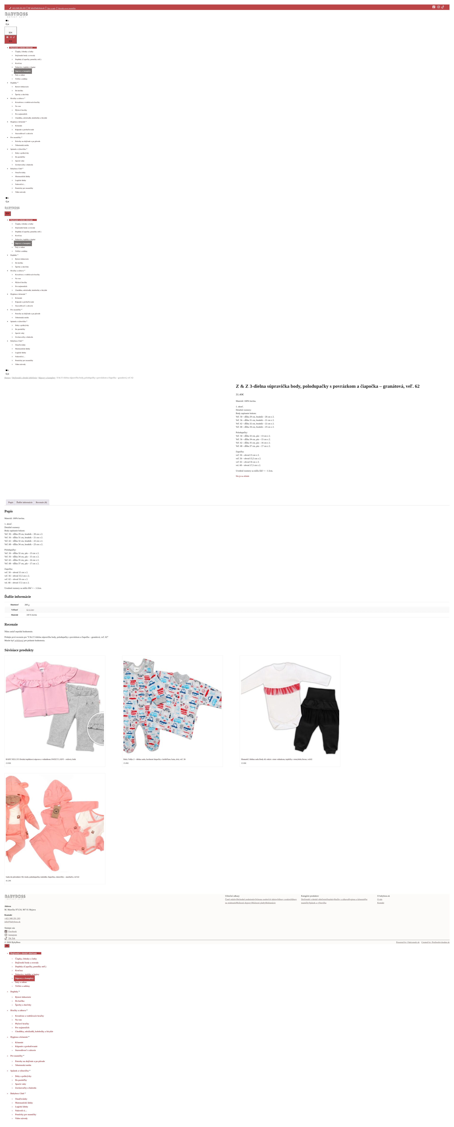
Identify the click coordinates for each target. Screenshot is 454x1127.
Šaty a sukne (20, 75)
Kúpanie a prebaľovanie (24, 130)
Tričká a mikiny (21, 79)
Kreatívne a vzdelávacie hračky (27, 102)
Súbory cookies (284, 899)
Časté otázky (230, 899)
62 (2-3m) (30, 610)
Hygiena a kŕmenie (17, 122)
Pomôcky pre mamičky (24, 188)
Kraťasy (18, 63)
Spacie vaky (19, 161)
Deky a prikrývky (22, 153)
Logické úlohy (20, 180)
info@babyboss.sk (38, 8)
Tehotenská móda (22, 145)
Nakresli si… (20, 184)
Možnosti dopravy (244, 903)
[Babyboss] (12, 210)
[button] (7, 25)
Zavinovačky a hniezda (24, 165)
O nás (379, 899)
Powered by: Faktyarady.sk (407, 942)
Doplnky (13, 83)
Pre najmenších (21, 114)
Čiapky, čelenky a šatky (24, 52)
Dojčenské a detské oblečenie (21, 48)
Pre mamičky (15, 137)
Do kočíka (19, 91)
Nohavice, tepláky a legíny (25, 67)
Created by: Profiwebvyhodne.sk (435, 942)
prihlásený (19, 640)
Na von (18, 106)
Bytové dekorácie (22, 87)
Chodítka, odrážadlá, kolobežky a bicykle (31, 118)
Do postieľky (20, 157)
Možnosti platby (259, 903)
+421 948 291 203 (19, 8)
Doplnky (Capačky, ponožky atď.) (28, 59)
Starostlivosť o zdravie (24, 133)
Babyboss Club (16, 169)
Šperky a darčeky (22, 94)
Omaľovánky (20, 172)
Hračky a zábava (17, 98)
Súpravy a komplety (23, 71)
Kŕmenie (18, 126)
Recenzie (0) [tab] (41, 502)
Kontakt (380, 903)
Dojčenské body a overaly (25, 55)
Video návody (20, 192)
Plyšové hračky (21, 110)
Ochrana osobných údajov (266, 899)
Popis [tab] (10, 502)
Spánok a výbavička (18, 149)
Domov (7, 378)
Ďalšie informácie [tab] (25, 502)
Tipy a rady (51, 8)
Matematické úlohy (22, 176)
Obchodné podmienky (245, 899)
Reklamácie (271, 903)
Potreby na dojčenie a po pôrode (27, 141)
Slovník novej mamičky (67, 8)
